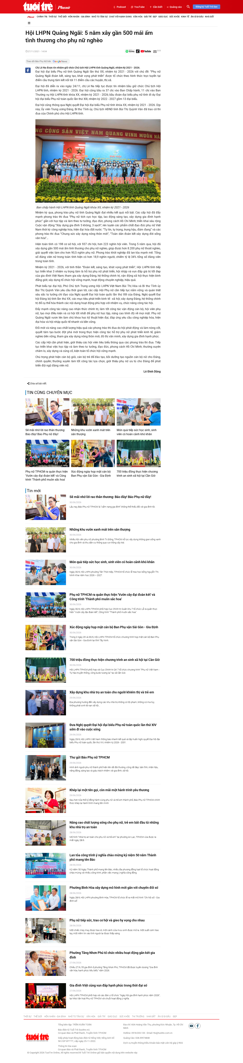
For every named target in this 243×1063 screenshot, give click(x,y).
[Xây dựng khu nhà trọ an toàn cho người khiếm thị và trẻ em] (45, 702)
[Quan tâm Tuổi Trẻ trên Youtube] (192, 1025)
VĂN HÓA (90, 1016)
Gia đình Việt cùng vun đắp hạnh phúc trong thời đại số (108, 985)
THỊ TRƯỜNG (138, 1016)
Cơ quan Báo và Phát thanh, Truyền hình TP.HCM (82, 1049)
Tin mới (34, 490)
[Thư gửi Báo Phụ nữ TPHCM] (45, 767)
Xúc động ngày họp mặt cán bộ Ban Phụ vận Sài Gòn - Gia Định (91, 473)
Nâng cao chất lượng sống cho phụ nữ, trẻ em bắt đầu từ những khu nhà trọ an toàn (114, 825)
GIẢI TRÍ (101, 1016)
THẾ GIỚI (38, 1016)
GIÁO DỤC (112, 1016)
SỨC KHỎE (125, 1016)
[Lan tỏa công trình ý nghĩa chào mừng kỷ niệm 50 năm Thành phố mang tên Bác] (45, 865)
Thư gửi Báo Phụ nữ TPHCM (90, 757)
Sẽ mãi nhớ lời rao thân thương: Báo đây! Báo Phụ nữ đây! (45, 432)
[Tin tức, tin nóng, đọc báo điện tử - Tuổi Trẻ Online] (38, 6)
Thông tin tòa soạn (67, 1046)
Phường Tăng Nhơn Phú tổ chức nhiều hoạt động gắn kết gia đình (112, 955)
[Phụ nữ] (63, 7)
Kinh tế (185, 16)
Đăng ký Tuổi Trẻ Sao (206, 6)
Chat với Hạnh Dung (120, 16)
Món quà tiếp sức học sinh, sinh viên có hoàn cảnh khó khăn (137, 432)
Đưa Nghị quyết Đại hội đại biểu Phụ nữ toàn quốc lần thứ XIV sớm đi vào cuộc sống (113, 727)
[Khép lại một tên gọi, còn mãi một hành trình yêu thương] (45, 800)
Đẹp (155, 16)
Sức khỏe (174, 16)
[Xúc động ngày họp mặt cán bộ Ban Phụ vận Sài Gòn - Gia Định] (93, 453)
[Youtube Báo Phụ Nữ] (146, 51)
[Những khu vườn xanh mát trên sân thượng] (93, 412)
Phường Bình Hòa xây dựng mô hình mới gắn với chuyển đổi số (114, 887)
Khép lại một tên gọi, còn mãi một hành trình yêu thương (109, 790)
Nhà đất (209, 16)
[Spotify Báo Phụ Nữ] (130, 51)
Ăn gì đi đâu (197, 16)
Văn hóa (137, 16)
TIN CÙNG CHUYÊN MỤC (49, 392)
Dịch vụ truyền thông (133, 1043)
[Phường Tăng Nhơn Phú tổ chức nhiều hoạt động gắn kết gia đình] (45, 963)
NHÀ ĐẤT (151, 1016)
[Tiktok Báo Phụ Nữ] (138, 51)
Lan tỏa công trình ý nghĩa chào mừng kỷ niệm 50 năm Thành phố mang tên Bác (113, 857)
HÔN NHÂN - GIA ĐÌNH (55, 1016)
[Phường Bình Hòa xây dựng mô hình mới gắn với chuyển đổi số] (45, 898)
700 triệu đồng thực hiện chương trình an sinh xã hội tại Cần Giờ (137, 473)
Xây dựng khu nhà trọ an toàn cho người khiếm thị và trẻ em (112, 692)
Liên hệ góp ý (171, 1043)
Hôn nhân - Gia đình (79, 16)
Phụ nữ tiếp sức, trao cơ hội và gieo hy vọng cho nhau (107, 920)
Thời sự (53, 16)
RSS (181, 1043)
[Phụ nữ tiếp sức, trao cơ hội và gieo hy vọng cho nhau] (45, 930)
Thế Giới (62, 16)
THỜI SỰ (27, 1016)
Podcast (121, 7)
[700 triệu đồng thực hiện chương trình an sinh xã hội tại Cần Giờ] (139, 453)
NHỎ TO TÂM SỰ (76, 1016)
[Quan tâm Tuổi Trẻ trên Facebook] (197, 1025)
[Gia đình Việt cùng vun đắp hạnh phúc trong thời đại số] (45, 996)
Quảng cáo (176, 7)
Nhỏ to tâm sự (100, 16)
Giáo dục (163, 16)
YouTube (139, 7)
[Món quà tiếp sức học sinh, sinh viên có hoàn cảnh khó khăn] (139, 412)
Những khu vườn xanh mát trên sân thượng (90, 432)
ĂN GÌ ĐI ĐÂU (164, 1016)
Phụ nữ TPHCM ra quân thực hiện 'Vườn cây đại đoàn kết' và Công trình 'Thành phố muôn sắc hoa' (46, 475)
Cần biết (157, 7)
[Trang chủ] (30, 16)
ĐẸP (175, 1016)
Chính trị (42, 16)
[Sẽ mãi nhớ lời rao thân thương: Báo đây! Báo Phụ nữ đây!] (47, 412)
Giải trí (147, 16)
